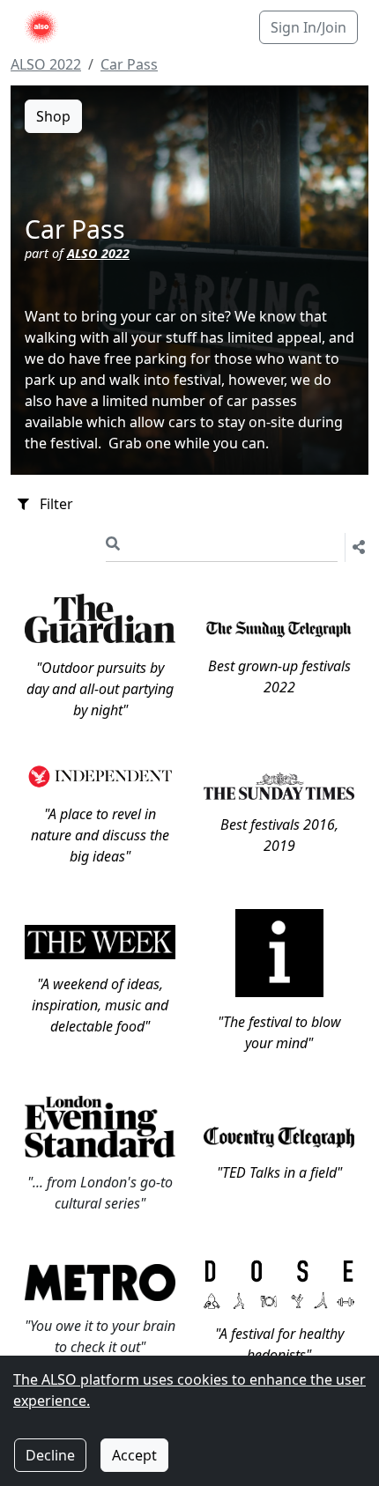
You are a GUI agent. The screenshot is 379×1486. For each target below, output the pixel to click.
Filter (56, 504)
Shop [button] (53, 116)
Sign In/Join (308, 27)
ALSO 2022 (46, 64)
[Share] (355, 547)
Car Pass (129, 64)
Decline (50, 1455)
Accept (134, 1455)
